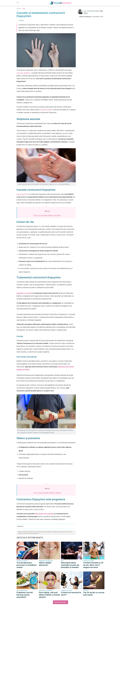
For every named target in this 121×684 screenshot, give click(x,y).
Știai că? (86, 590)
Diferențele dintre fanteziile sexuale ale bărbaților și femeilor (70, 565)
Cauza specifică (22, 194)
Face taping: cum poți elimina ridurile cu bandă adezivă (49, 594)
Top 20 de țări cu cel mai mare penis (93, 593)
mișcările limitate (46, 110)
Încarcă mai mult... (60, 602)
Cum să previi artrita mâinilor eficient (47, 493)
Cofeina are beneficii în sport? (71, 593)
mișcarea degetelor (24, 73)
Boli (24, 8)
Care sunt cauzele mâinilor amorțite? (47, 215)
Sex (62, 561)
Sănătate (19, 8)
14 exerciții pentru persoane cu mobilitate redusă (26, 565)
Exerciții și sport (22, 561)
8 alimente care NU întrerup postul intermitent (25, 594)
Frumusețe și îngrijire (46, 561)
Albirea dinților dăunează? (45, 564)
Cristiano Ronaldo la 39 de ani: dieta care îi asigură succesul (93, 565)
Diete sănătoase (22, 590)
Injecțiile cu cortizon (25, 293)
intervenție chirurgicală (44, 514)
